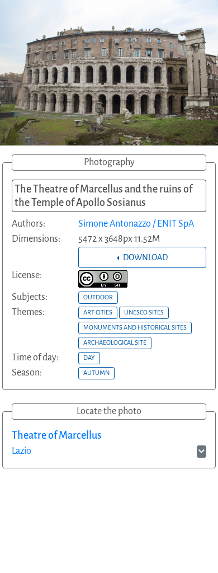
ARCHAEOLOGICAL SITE (114, 342)
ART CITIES (97, 312)
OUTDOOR (98, 297)
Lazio (21, 451)
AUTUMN (96, 372)
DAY (89, 357)
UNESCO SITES (144, 312)
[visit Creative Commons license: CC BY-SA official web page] (102, 279)
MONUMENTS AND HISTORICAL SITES (135, 327)
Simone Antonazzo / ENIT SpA (136, 224)
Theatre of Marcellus (57, 435)
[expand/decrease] (201, 451)
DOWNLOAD (144, 257)
